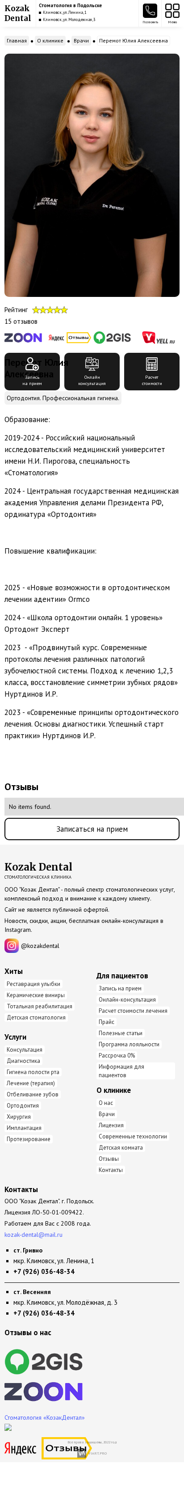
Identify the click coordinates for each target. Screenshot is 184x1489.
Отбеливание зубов (33, 1094)
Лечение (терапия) (31, 1083)
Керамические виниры (36, 995)
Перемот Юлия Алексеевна (133, 40)
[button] (150, 13)
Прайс (106, 1022)
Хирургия (19, 1117)
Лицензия (111, 1125)
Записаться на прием (92, 829)
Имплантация (24, 1128)
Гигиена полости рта (33, 1072)
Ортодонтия (23, 1105)
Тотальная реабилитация (39, 1006)
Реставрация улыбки (33, 984)
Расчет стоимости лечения (133, 1011)
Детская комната (121, 1147)
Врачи (81, 40)
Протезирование (28, 1139)
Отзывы (109, 1159)
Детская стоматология (36, 1017)
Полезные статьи (120, 1033)
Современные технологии (133, 1136)
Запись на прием (120, 988)
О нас (106, 1103)
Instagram (17, 930)
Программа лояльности (129, 1044)
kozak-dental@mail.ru (33, 1235)
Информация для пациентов (121, 1071)
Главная (17, 40)
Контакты (111, 1170)
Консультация (24, 1049)
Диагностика (23, 1061)
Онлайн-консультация (127, 999)
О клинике (50, 40)
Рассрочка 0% (117, 1055)
